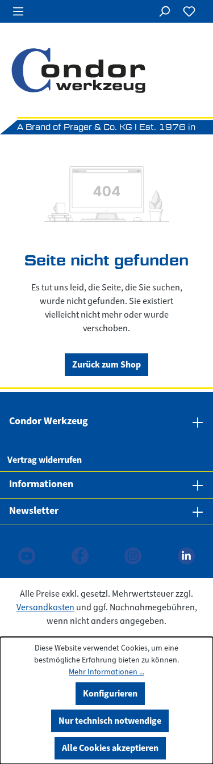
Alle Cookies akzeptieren (110, 748)
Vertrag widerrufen (44, 460)
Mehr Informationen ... (106, 672)
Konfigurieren (110, 693)
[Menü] (18, 11)
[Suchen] (164, 11)
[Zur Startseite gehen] (106, 70)
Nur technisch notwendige (110, 721)
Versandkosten (45, 607)
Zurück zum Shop (106, 364)
